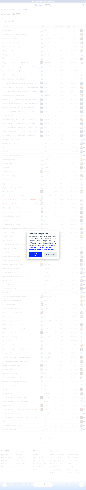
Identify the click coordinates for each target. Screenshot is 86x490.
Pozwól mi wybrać (48, 249)
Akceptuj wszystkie (35, 254)
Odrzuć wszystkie (50, 254)
